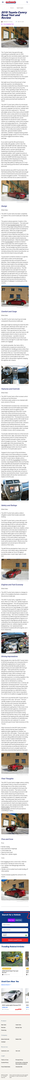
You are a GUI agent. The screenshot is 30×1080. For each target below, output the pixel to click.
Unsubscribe (19, 1066)
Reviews (12, 8)
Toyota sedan (9, 242)
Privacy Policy (19, 1059)
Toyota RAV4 (16, 460)
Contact (3, 1042)
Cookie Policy (4, 1062)
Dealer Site (18, 1039)
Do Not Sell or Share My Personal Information (22, 1063)
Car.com (18, 1051)
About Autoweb (5, 1039)
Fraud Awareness (5, 1066)
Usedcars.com (5, 1051)
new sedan (4, 445)
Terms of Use (4, 1059)
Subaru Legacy (5, 807)
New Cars (11, 920)
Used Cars (18, 920)
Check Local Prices (15, 940)
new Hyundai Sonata (13, 225)
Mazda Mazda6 (5, 809)
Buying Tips (19, 1027)
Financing (3, 1030)
